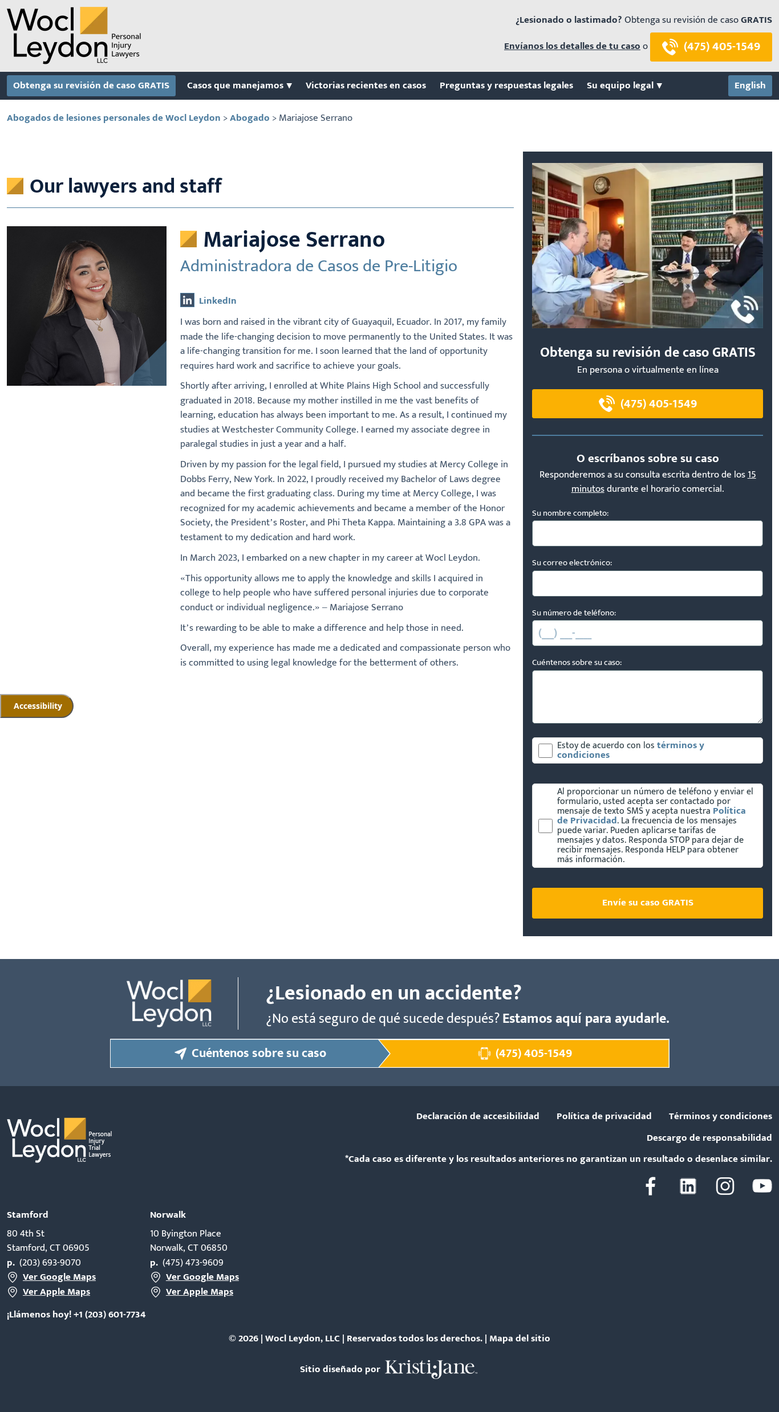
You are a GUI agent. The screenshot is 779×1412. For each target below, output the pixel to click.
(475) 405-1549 (722, 46)
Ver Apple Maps (56, 1292)
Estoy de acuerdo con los (607, 745)
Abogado (250, 118)
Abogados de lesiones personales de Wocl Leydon (114, 118)
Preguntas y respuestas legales (506, 86)
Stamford (27, 1215)
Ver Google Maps (59, 1277)
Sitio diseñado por (341, 1369)
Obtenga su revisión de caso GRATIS (91, 86)
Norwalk (168, 1215)
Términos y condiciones (720, 1116)
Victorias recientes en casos (366, 86)
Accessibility (38, 705)
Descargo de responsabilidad (709, 1138)
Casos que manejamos (235, 86)
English (750, 86)
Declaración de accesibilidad (477, 1116)
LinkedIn (218, 301)
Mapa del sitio (519, 1338)
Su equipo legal (620, 86)
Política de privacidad (604, 1116)
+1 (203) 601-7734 (109, 1315)
